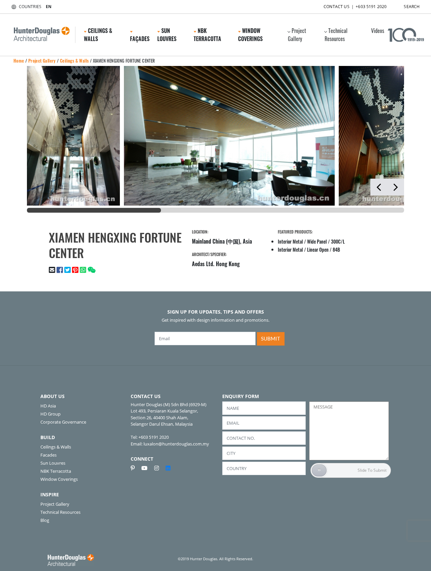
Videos (377, 31)
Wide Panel (317, 241)
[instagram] (159, 468)
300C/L (338, 241)
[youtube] (147, 468)
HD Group (50, 414)
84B (336, 249)
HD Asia (48, 406)
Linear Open (318, 249)
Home (18, 60)
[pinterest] (135, 468)
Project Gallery (297, 35)
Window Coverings (59, 479)
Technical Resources (336, 35)
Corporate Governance (63, 422)
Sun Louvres (52, 463)
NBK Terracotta (55, 471)
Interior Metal (290, 241)
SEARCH (412, 6)
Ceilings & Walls (74, 60)
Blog (44, 520)
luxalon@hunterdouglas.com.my (176, 444)
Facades (48, 455)
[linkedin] (168, 468)
